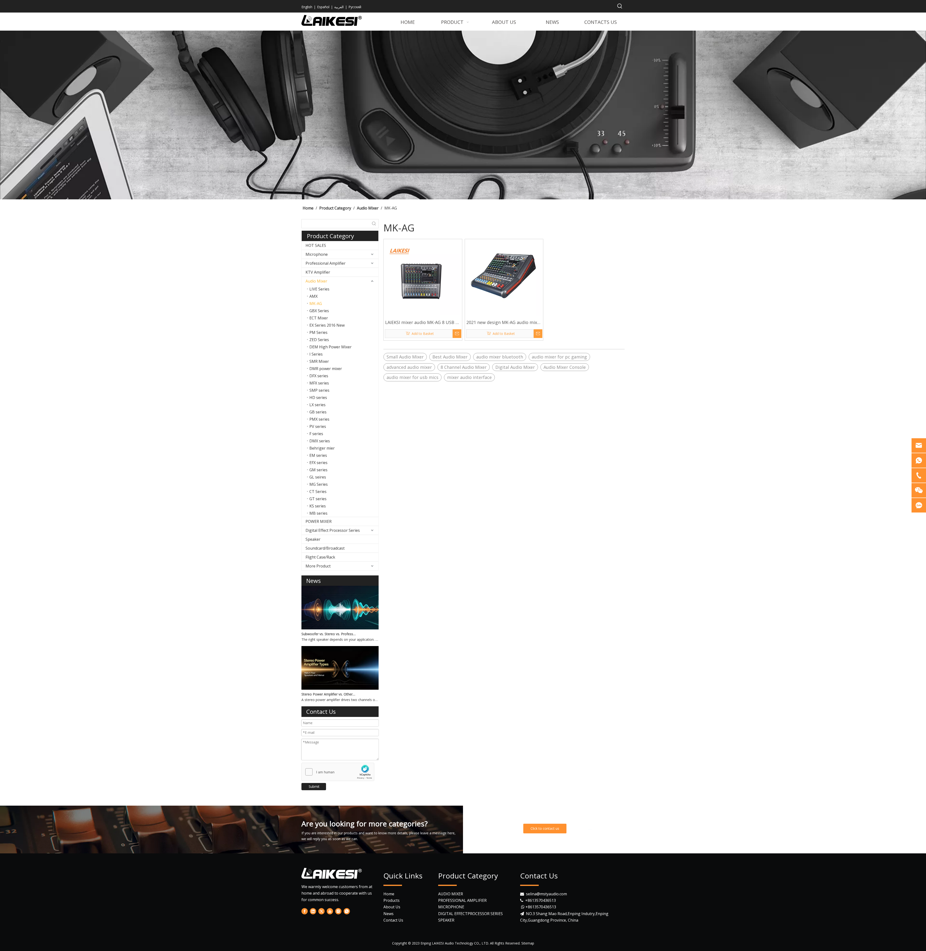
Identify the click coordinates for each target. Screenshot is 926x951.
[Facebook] (580, 827)
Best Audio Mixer (450, 357)
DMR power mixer (325, 368)
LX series (317, 404)
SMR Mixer (319, 361)
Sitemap (527, 943)
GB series (318, 412)
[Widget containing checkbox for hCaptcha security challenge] (337, 772)
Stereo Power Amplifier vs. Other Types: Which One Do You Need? (328, 694)
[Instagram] (338, 911)
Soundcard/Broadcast (325, 548)
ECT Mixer (318, 318)
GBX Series (319, 310)
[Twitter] (600, 827)
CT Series (318, 491)
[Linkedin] (590, 827)
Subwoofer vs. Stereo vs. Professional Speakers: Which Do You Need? (328, 634)
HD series (318, 397)
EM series (318, 455)
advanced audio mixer (409, 367)
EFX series (318, 462)
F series (316, 433)
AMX (313, 296)
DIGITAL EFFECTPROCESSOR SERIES (470, 913)
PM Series (318, 332)
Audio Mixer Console (565, 367)
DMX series (319, 441)
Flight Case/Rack (320, 557)
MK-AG (315, 303)
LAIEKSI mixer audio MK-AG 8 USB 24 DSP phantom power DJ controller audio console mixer (422, 322)
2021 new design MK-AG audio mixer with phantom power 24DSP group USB (503, 322)
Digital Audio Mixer (515, 367)
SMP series (319, 390)
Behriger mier (322, 448)
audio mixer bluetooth (499, 357)
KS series (317, 506)
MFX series (319, 383)
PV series (317, 426)
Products (391, 900)
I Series (316, 354)
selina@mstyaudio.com (546, 894)
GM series (318, 469)
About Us (391, 907)
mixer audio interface (469, 377)
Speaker (313, 539)
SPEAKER (446, 920)
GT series (318, 498)
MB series (318, 513)
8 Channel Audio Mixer (464, 367)
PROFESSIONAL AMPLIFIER (462, 900)
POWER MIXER (319, 521)
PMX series (319, 419)
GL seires (317, 477)
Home (388, 894)
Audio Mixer (316, 281)
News (388, 913)
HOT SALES (316, 245)
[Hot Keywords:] (620, 6)
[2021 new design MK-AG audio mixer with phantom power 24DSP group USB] (504, 278)
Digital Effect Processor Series (333, 530)
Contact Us (393, 920)
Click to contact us (545, 828)
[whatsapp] (619, 827)
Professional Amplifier (326, 263)
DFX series (318, 375)
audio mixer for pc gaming (559, 357)
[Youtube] (609, 827)
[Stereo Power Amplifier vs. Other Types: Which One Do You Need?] (340, 688)
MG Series (318, 484)
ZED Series (319, 339)
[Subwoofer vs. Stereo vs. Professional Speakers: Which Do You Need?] (340, 628)
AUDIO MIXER (450, 894)
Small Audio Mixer (405, 357)
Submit (314, 786)
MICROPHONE (451, 907)
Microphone (317, 254)
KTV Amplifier (318, 272)
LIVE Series (319, 289)
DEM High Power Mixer (330, 347)
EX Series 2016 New (327, 325)
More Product (318, 566)
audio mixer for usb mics (412, 377)
